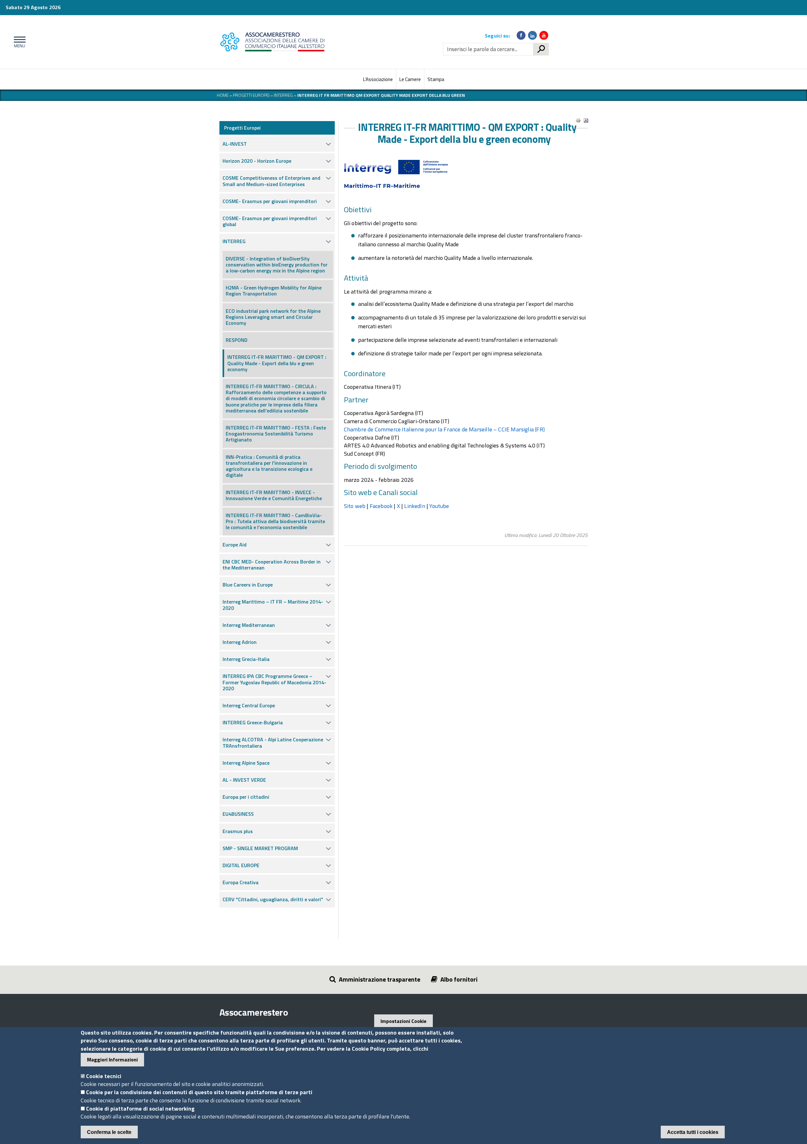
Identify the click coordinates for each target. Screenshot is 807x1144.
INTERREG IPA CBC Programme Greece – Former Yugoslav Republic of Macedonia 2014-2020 (274, 682)
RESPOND (236, 340)
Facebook (381, 506)
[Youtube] (543, 35)
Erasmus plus (238, 831)
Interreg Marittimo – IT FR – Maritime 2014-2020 (273, 604)
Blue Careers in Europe (248, 584)
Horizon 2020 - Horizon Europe (257, 161)
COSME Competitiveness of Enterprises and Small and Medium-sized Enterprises (271, 181)
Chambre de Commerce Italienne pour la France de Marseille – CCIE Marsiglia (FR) (444, 429)
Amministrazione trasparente (379, 979)
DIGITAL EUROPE (241, 865)
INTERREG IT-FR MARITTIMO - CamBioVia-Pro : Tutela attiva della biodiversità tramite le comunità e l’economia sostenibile (275, 521)
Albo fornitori (459, 979)
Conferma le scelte (109, 1132)
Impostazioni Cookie (403, 1021)
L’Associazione (378, 79)
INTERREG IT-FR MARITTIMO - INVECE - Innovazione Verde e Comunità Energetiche (274, 495)
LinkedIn (414, 506)
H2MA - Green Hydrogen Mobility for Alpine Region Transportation (274, 290)
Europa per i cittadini (246, 797)
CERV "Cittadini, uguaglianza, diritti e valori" (273, 899)
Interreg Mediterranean (249, 625)
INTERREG (234, 241)
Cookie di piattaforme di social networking (140, 1108)
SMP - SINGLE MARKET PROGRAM (260, 848)
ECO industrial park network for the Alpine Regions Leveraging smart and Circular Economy (273, 317)
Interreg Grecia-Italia (246, 659)
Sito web (354, 506)
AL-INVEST (235, 144)
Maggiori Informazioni (112, 1059)
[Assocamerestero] (274, 41)
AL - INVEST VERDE (244, 780)
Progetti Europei (251, 95)
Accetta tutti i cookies (692, 1132)
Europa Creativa (240, 882)
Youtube (439, 506)
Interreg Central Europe (249, 705)
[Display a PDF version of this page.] (586, 120)
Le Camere (410, 79)
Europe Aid (235, 544)
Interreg (283, 95)
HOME (223, 95)
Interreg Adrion (240, 642)
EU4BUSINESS (238, 814)
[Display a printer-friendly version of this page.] (578, 120)
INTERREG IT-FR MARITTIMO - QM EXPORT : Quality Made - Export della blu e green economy (276, 363)
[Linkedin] (532, 35)
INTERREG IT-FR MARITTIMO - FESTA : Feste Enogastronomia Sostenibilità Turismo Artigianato (276, 433)
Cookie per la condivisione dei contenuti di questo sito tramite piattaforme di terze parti (199, 1092)
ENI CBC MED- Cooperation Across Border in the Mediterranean (272, 564)
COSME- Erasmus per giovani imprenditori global (270, 221)
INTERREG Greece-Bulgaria (253, 722)
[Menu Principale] (18, 42)
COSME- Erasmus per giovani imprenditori (270, 201)
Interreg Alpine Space (246, 763)
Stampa (435, 79)
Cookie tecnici (103, 1076)
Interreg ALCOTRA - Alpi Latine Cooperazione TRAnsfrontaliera (273, 742)
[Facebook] (521, 35)
